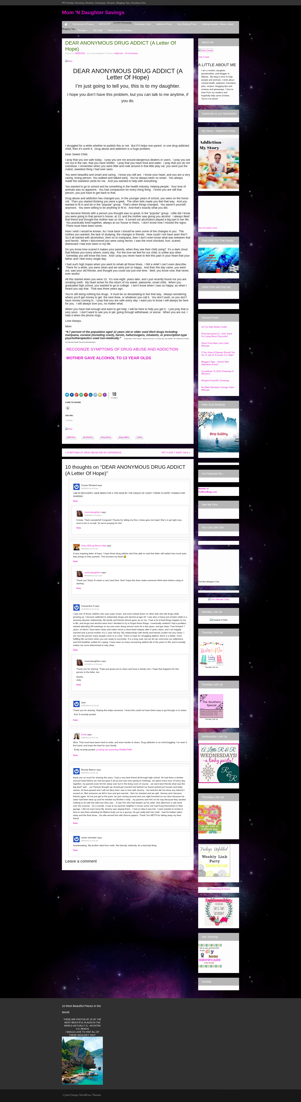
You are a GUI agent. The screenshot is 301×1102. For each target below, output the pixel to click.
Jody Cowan (203, 57)
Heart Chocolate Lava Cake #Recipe (215, 344)
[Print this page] (68, 61)
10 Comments (131, 53)
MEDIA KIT (105, 24)
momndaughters (92, 512)
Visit (207, 228)
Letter (139, 437)
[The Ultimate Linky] (218, 599)
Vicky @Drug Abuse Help (93, 545)
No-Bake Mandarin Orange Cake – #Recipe (218, 388)
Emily (84, 734)
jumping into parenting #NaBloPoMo (114, 749)
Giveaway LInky (143, 24)
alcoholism (88, 437)
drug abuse (106, 437)
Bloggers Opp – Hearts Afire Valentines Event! (215, 363)
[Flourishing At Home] (218, 888)
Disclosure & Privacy (83, 24)
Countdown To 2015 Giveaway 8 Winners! (217, 372)
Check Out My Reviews (120, 30)
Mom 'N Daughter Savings (93, 12)
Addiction (118, 53)
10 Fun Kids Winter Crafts (214, 327)
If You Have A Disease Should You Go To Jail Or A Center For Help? (218, 353)
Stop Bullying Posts (187, 24)
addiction (71, 437)
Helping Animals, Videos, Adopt (217, 24)
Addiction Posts (164, 24)
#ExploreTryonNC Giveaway (215, 380)
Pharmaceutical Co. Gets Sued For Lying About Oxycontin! (216, 335)
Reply (75, 501)
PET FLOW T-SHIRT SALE (175, 452)
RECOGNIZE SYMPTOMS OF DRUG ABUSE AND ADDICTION (121, 349)
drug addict (124, 437)
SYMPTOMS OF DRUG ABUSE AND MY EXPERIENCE (94, 452)
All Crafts (98, 30)
